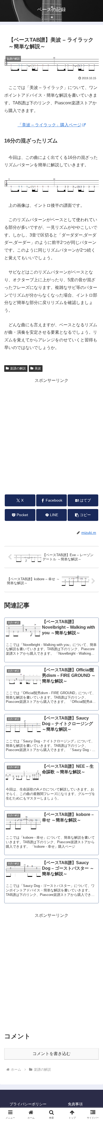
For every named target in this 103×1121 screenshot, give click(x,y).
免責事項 (75, 1104)
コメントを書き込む (51, 1053)
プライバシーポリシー (28, 1104)
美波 (38, 368)
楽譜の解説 (18, 368)
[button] (83, 515)
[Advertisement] (51, 436)
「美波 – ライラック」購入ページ (49, 125)
